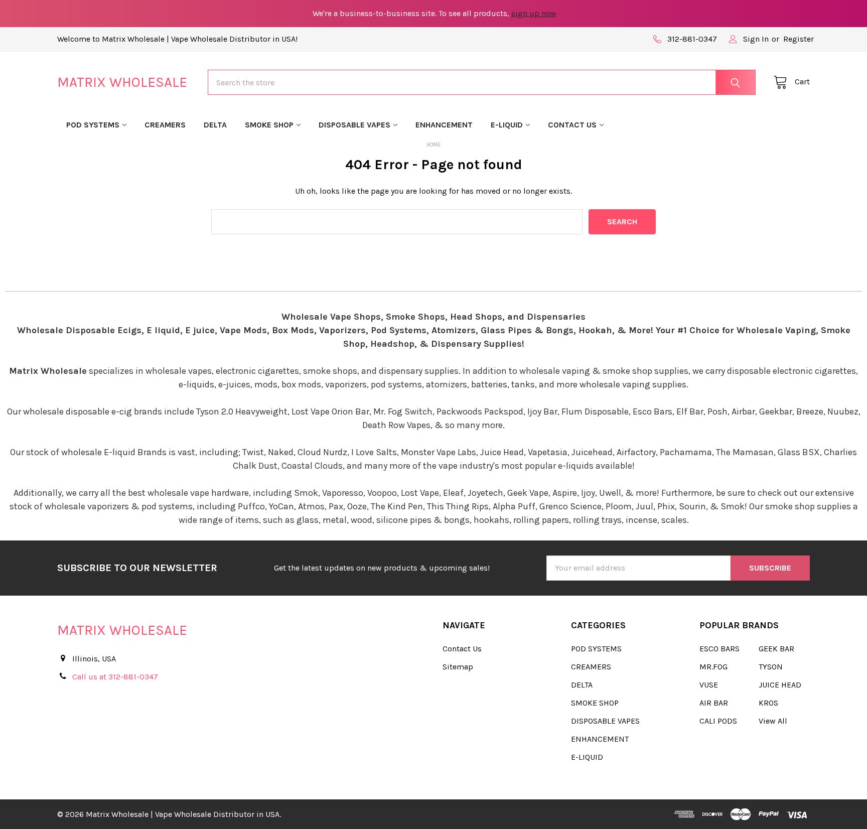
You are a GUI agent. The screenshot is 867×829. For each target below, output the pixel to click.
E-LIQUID (507, 124)
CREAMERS (165, 124)
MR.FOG (713, 666)
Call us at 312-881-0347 (115, 676)
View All (773, 721)
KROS (768, 703)
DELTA (215, 124)
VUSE (708, 684)
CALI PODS (718, 721)
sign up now (533, 13)
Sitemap (458, 666)
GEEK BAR (776, 648)
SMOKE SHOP (269, 124)
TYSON (771, 666)
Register (798, 39)
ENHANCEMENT (444, 124)
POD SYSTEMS (92, 124)
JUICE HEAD (780, 684)
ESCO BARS (719, 648)
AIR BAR (713, 703)
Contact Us (572, 124)
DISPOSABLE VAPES (354, 124)
